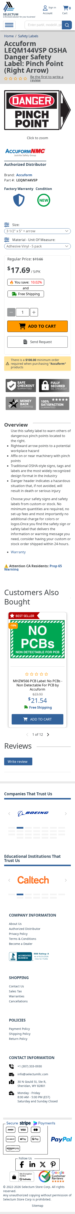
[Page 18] (36, 834)
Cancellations (18, 1001)
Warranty (18, 552)
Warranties (16, 996)
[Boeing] (33, 813)
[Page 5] (45, 828)
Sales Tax (15, 991)
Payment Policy (19, 1029)
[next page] (48, 734)
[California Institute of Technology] (33, 879)
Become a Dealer (20, 944)
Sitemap (37, 1206)
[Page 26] (53, 838)
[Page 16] (20, 834)
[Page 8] (11, 831)
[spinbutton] (22, 312)
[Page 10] (28, 831)
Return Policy (18, 1039)
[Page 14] (61, 831)
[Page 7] (61, 828)
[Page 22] (20, 838)
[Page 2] (20, 828)
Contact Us (16, 986)
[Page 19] (45, 834)
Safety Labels (28, 36)
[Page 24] (36, 838)
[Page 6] (53, 828)
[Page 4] (36, 828)
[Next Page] (65, 813)
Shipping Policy (19, 1034)
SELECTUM (10, 14)
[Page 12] (45, 831)
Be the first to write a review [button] (46, 78)
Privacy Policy (18, 934)
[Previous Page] (9, 813)
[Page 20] (53, 834)
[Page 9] (20, 831)
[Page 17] (28, 834)
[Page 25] (45, 838)
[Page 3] (28, 828)
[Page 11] (36, 831)
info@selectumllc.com (33, 1074)
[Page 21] (61, 834)
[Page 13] (53, 831)
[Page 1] (11, 828)
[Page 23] (28, 838)
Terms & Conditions (22, 939)
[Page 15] (11, 834)
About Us (15, 924)
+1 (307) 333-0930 (30, 1066)
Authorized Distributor (24, 929)
